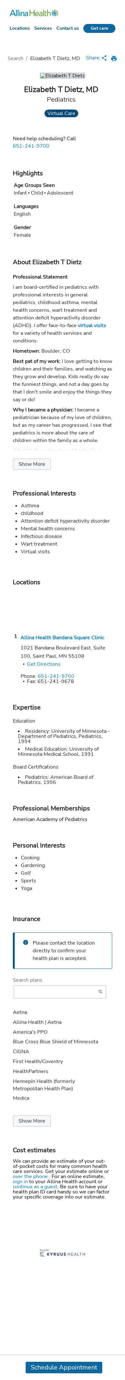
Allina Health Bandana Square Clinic (62, 637)
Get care (99, 28)
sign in (21, 1181)
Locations (20, 28)
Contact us (67, 28)
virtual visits (92, 325)
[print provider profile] (114, 58)
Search (15, 58)
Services (43, 28)
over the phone (31, 1176)
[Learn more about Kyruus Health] (62, 1253)
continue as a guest (35, 1186)
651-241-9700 (31, 146)
